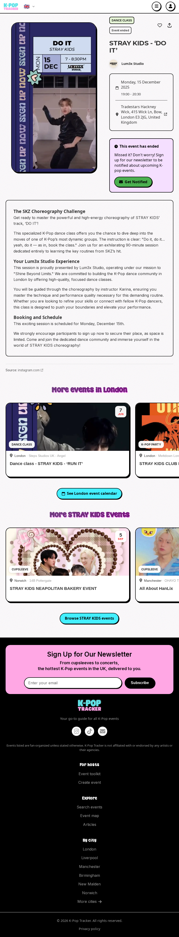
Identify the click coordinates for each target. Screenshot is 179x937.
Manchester (89, 866)
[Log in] (170, 6)
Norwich (89, 892)
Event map (89, 815)
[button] (53, 97)
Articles (89, 824)
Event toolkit (89, 773)
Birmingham (89, 875)
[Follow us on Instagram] (76, 731)
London (89, 849)
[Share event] (169, 25)
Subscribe (140, 683)
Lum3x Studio (132, 63)
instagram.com (29, 370)
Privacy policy (89, 929)
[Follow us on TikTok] (89, 731)
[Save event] (160, 25)
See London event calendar (92, 493)
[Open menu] (156, 6)
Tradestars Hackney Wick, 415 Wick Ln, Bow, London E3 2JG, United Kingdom (141, 114)
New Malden (89, 884)
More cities (87, 901)
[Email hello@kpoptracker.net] (102, 731)
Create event (89, 782)
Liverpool (89, 857)
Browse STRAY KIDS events (89, 618)
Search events (89, 807)
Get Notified (136, 181)
